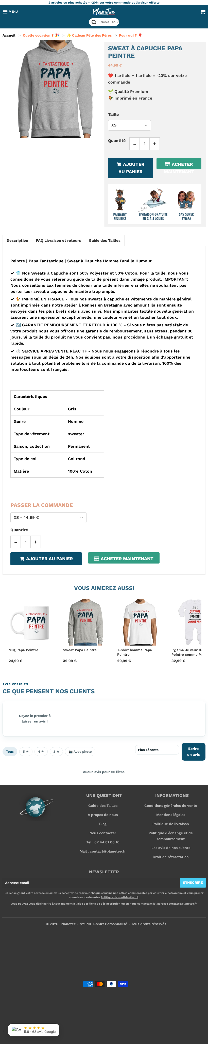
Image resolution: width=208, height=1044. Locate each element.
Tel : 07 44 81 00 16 (102, 842)
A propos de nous (103, 815)
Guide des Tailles (102, 806)
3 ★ (56, 751)
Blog (103, 824)
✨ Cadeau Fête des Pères (89, 35)
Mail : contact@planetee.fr (103, 851)
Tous (10, 751)
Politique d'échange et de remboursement (171, 836)
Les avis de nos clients (170, 848)
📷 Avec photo (80, 751)
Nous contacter (103, 833)
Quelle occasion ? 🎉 (41, 35)
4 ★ (41, 751)
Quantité (117, 140)
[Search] (94, 22)
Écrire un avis (193, 752)
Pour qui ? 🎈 (130, 35)
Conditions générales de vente (170, 806)
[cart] (203, 11)
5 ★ (26, 751)
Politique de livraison (170, 824)
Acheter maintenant (179, 165)
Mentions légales (170, 815)
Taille (113, 114)
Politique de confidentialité (119, 897)
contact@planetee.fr (183, 903)
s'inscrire (193, 882)
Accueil (9, 35)
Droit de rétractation (171, 857)
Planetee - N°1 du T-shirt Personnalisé (94, 924)
